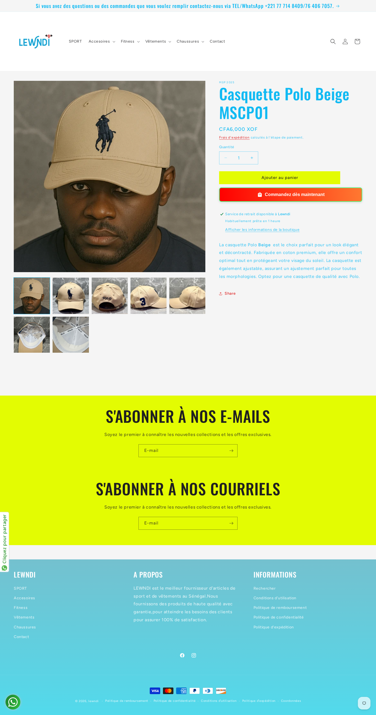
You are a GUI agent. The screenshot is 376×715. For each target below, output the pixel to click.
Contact (21, 636)
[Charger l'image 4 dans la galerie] (148, 296)
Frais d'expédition (234, 137)
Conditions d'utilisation (275, 597)
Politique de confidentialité (279, 617)
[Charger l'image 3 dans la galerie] (110, 296)
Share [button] (230, 293)
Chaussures (25, 627)
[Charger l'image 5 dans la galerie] (187, 296)
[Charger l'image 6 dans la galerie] (32, 335)
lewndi (93, 701)
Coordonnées (291, 701)
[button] (101, 41)
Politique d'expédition (274, 627)
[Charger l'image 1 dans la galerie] (32, 296)
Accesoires (24, 597)
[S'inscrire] (231, 450)
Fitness (21, 607)
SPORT (20, 588)
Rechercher (265, 588)
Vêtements (24, 617)
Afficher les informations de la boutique (262, 229)
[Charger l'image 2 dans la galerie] (71, 296)
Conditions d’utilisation (219, 701)
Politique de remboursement (280, 607)
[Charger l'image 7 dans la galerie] (71, 335)
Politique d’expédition (259, 701)
